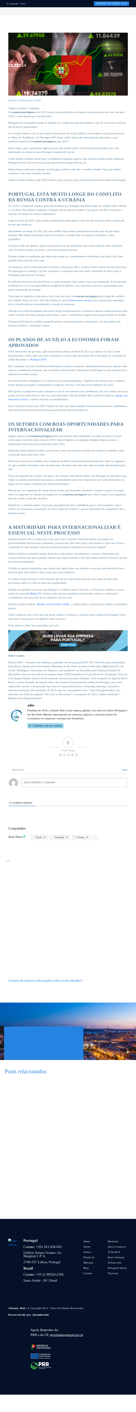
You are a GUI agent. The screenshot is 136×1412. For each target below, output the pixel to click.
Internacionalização (90, 853)
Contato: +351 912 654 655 (42, 1247)
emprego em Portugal (66, 853)
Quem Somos (87, 1249)
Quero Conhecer (117, 1246)
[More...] (94, 837)
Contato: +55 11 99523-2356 (43, 1274)
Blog (86, 1268)
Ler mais (74, 1103)
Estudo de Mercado (88, 1260)
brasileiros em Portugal (85, 849)
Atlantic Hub (65, 849)
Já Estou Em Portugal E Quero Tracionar (117, 1268)
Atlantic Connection (45, 849)
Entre (124, 770)
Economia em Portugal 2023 (115, 849)
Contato (87, 1273)
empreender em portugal (39, 853)
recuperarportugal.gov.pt (66, 1335)
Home (86, 1241)
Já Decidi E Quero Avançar (116, 1255)
